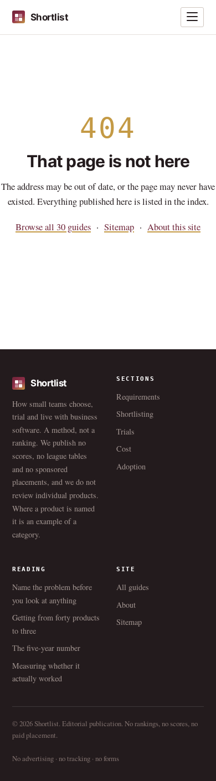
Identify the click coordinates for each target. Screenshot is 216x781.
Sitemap (119, 227)
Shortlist (49, 17)
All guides (132, 587)
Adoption (131, 466)
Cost (123, 448)
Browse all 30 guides (53, 227)
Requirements (138, 396)
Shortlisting (134, 413)
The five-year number (46, 648)
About (126, 604)
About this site (173, 227)
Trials (125, 431)
